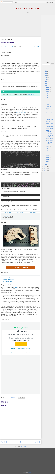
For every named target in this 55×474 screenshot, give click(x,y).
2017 (45, 70)
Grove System (30, 94)
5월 (46, 79)
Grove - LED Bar (50, 116)
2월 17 (48, 93)
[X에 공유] (21, 398)
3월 (46, 83)
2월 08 (48, 151)
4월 (46, 81)
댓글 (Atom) (23, 446)
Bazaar (6, 216)
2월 (46, 85)
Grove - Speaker (50, 128)
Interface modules (20, 112)
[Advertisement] (20, 25)
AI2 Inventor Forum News (27, 8)
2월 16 (48, 95)
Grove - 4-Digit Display (49, 113)
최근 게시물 (4, 442)
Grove (6, 46)
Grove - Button (49, 138)
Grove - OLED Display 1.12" (49, 118)
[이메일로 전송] (18, 398)
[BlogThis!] (20, 398)
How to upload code (7, 281)
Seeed (15, 287)
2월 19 (48, 89)
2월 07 (48, 154)
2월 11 (47, 146)
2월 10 (48, 148)
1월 (46, 164)
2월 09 (48, 150)
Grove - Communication (50, 110)
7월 (46, 75)
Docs (2, 46)
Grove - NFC (49, 104)
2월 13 (48, 100)
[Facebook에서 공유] (22, 398)
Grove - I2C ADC (50, 106)
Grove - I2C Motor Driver (49, 126)
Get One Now (8, 212)
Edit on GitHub (36, 46)
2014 (45, 170)
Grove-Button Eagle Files (8, 279)
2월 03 (48, 161)
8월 (46, 73)
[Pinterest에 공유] (24, 398)
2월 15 (48, 97)
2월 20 (48, 87)
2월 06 (48, 155)
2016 (45, 166)
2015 (45, 168)
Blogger (30, 472)
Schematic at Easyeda (8, 277)
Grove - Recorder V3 (49, 131)
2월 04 (48, 159)
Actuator (12, 46)
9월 (46, 71)
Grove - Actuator (49, 140)
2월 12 (48, 102)
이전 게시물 (37, 442)
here (8, 215)
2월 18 (48, 91)
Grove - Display (49, 123)
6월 (46, 77)
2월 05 (48, 157)
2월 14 (48, 99)
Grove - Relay (49, 133)
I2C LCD (48, 121)
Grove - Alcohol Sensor (49, 143)
